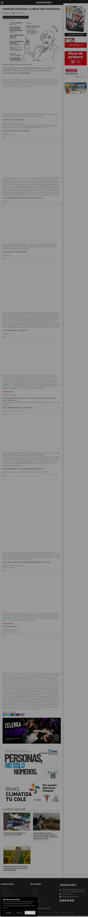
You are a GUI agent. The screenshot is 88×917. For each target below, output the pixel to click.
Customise (8, 912)
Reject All (19, 912)
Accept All (30, 912)
